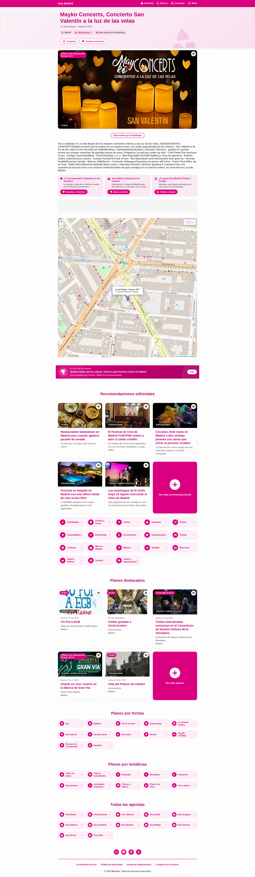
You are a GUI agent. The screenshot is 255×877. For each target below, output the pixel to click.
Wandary (115, 871)
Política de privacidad (111, 864)
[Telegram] (123, 852)
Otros (64, 126)
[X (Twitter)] (138, 852)
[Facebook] (131, 852)
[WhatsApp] (116, 852)
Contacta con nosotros (167, 864)
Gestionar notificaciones (139, 864)
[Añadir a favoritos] (193, 53)
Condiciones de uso (86, 864)
